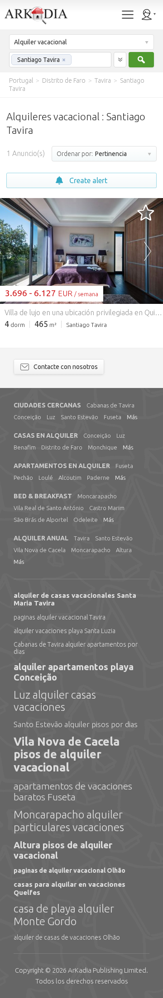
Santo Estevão (79, 417)
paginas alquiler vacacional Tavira (59, 617)
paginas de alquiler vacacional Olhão (69, 870)
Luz (51, 417)
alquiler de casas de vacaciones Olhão (67, 937)
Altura (124, 550)
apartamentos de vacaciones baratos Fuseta (73, 791)
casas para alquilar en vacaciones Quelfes (69, 888)
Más (132, 417)
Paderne (98, 477)
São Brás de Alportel (41, 519)
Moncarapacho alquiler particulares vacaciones (69, 821)
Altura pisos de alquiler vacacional (63, 850)
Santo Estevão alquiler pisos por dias (76, 724)
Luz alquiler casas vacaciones (55, 701)
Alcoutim (70, 477)
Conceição (27, 417)
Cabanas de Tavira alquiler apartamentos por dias (76, 648)
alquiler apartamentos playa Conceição (74, 672)
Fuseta (112, 417)
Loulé (45, 477)
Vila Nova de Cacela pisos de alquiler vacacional (67, 754)
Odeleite (85, 519)
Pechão (23, 477)
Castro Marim (107, 508)
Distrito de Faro (61, 447)
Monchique (102, 447)
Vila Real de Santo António (49, 508)
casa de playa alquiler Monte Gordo (64, 915)
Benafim (25, 447)
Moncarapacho (97, 496)
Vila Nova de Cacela (40, 550)
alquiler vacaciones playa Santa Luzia (64, 630)
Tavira (82, 538)
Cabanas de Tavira (110, 405)
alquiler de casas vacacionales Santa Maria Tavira (75, 599)
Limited (107, 970)
